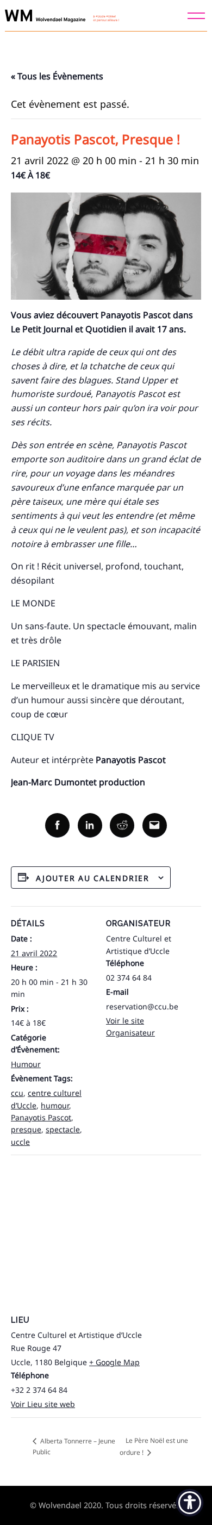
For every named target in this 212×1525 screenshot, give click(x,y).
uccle (20, 1142)
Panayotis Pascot (41, 1117)
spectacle (63, 1129)
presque (26, 1129)
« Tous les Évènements (57, 76)
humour (55, 1105)
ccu (17, 1093)
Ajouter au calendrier (92, 878)
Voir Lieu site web (43, 1404)
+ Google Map (114, 1362)
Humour (26, 1064)
